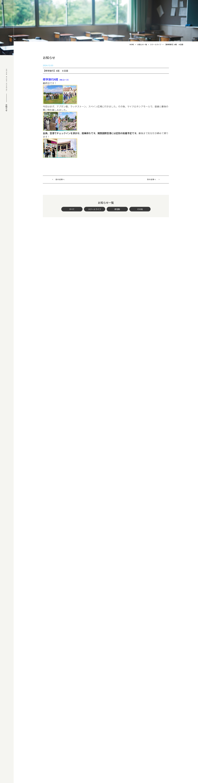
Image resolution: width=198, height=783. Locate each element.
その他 (140, 209)
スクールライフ (94, 209)
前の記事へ (60, 179)
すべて (71, 209)
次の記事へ (151, 179)
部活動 (117, 209)
